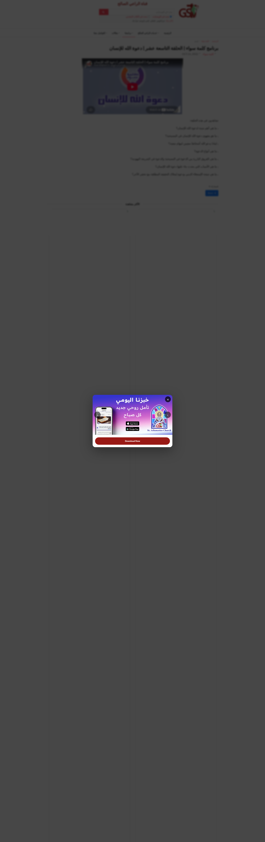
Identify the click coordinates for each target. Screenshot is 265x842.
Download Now (132, 441)
